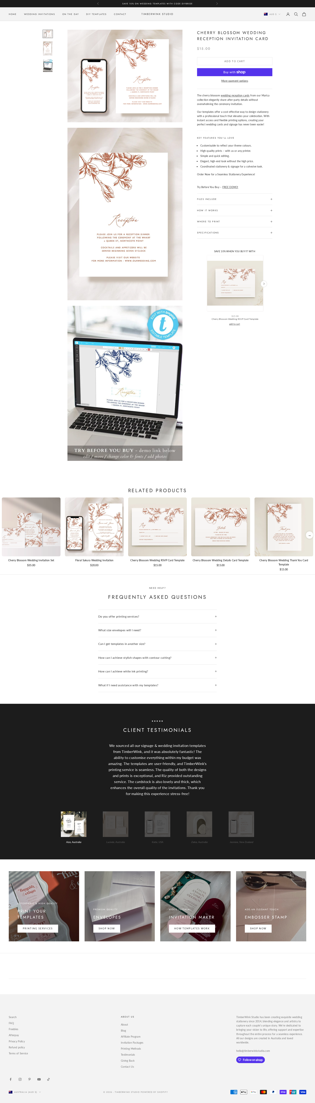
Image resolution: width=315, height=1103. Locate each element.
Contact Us (127, 1066)
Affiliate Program (131, 1036)
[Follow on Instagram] (20, 1079)
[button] (309, 535)
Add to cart (234, 61)
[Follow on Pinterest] (29, 1079)
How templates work (192, 928)
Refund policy (17, 1047)
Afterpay (14, 1035)
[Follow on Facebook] (10, 1079)
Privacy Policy (17, 1041)
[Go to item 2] (48, 48)
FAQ (11, 1023)
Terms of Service (18, 1053)
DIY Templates (96, 14)
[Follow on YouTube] (39, 1079)
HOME (13, 14)
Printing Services (38, 928)
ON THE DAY (70, 14)
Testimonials (128, 1054)
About (124, 1024)
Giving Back (128, 1060)
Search (13, 1017)
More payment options (234, 80)
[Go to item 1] (48, 34)
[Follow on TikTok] (48, 1079)
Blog (123, 1030)
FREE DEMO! (230, 187)
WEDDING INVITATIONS (39, 14)
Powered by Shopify (154, 1092)
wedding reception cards (235, 95)
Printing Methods (131, 1048)
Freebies (13, 1029)
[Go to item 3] (48, 65)
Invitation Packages (132, 1042)
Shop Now (107, 928)
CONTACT (120, 14)
